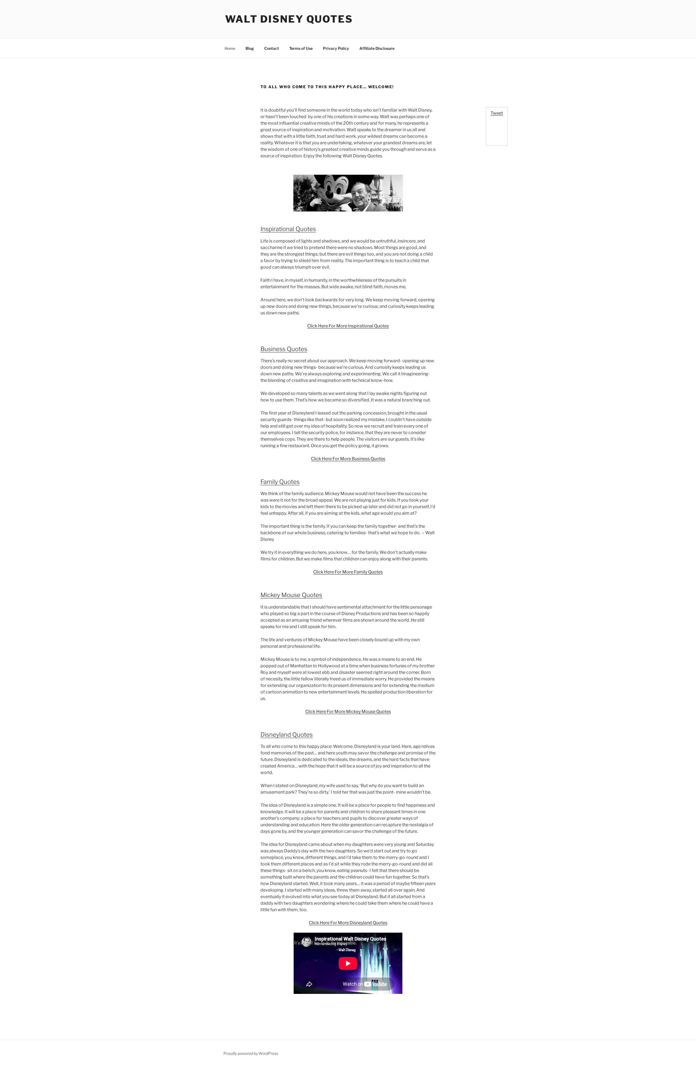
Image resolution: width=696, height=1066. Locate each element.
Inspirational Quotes (288, 228)
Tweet (496, 113)
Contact (271, 48)
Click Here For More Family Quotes (348, 572)
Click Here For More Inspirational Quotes (348, 325)
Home (230, 48)
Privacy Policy (336, 48)
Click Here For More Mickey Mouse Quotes (348, 711)
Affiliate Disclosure (376, 48)
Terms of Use (301, 48)
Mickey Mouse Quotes (291, 594)
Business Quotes (283, 348)
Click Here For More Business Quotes (348, 458)
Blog (250, 48)
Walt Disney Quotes (289, 19)
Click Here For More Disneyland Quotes (348, 922)
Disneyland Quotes (286, 734)
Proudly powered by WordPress (250, 1053)
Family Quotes (280, 481)
